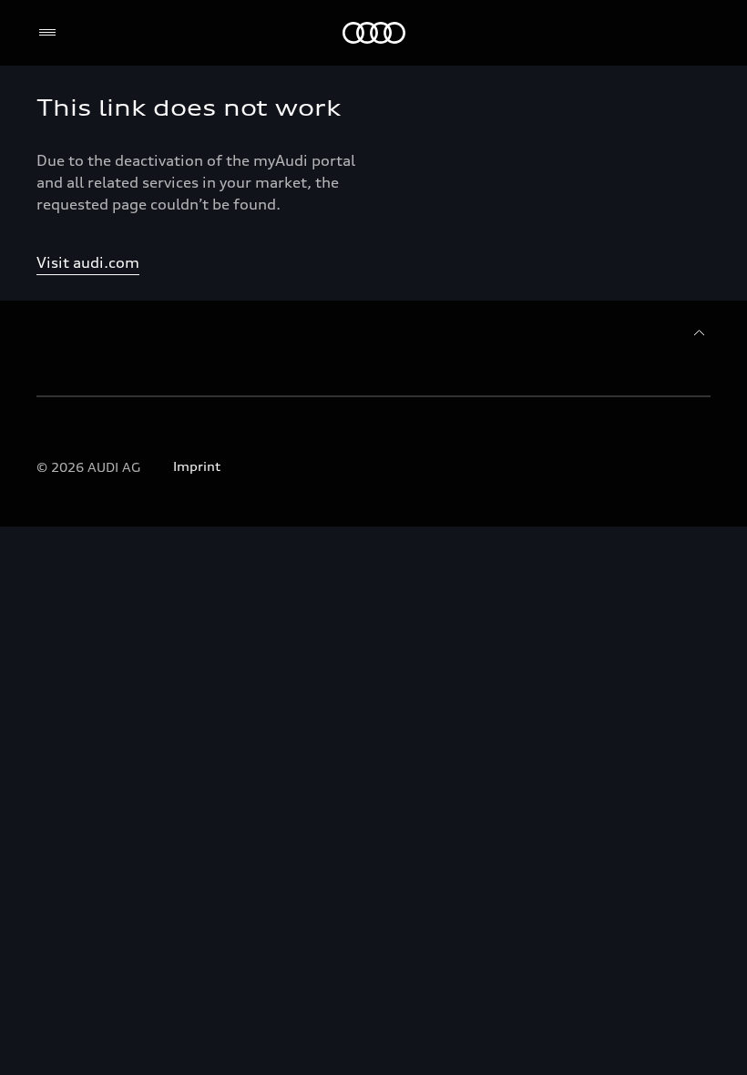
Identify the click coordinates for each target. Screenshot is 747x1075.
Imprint (196, 466)
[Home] (374, 33)
